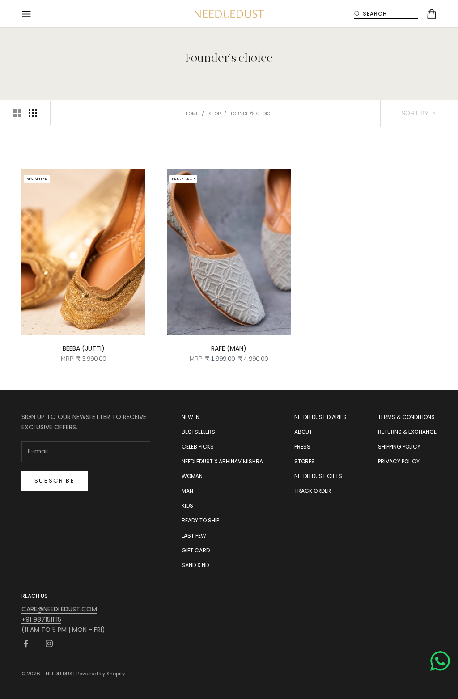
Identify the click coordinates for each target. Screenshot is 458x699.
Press (302, 446)
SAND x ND (195, 565)
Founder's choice (251, 113)
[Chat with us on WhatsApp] (440, 661)
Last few (194, 535)
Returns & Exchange (407, 432)
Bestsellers (198, 432)
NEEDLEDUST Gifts (318, 476)
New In (190, 417)
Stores (304, 461)
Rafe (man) (228, 348)
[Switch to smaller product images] (33, 113)
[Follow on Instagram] (49, 643)
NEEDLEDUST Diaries (320, 417)
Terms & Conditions (406, 417)
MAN (187, 491)
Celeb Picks (198, 446)
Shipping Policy (399, 446)
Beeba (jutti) (84, 348)
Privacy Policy (399, 461)
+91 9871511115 (41, 619)
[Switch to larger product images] (17, 113)
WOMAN (192, 476)
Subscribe (54, 480)
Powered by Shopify (100, 673)
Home (192, 113)
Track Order (312, 491)
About (303, 432)
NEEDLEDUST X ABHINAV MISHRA (222, 461)
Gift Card (196, 550)
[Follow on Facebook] (25, 643)
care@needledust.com (59, 609)
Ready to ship (200, 520)
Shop (214, 113)
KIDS (187, 505)
